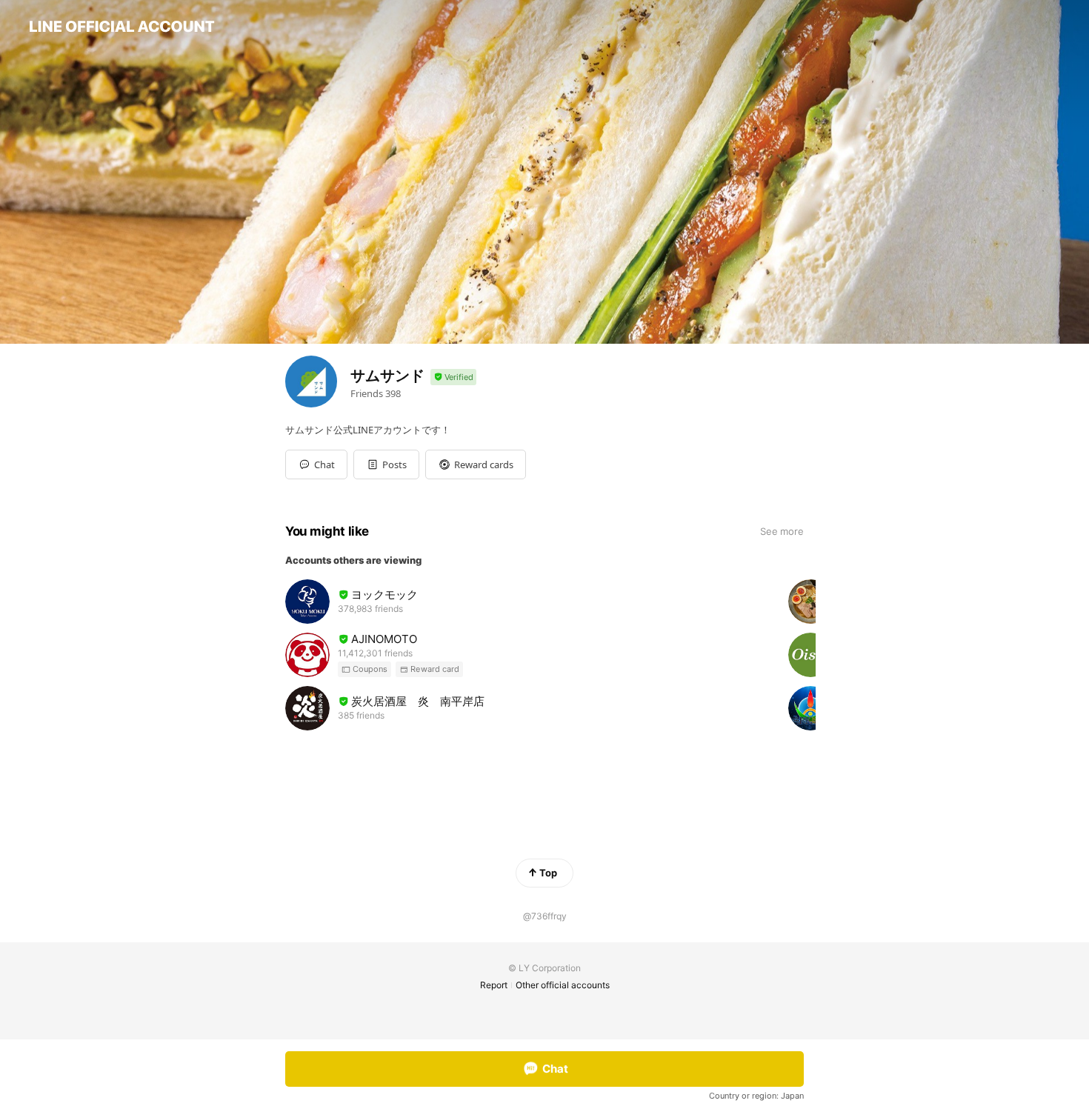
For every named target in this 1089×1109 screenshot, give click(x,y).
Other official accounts (563, 984)
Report (493, 984)
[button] (386, 464)
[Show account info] (453, 377)
